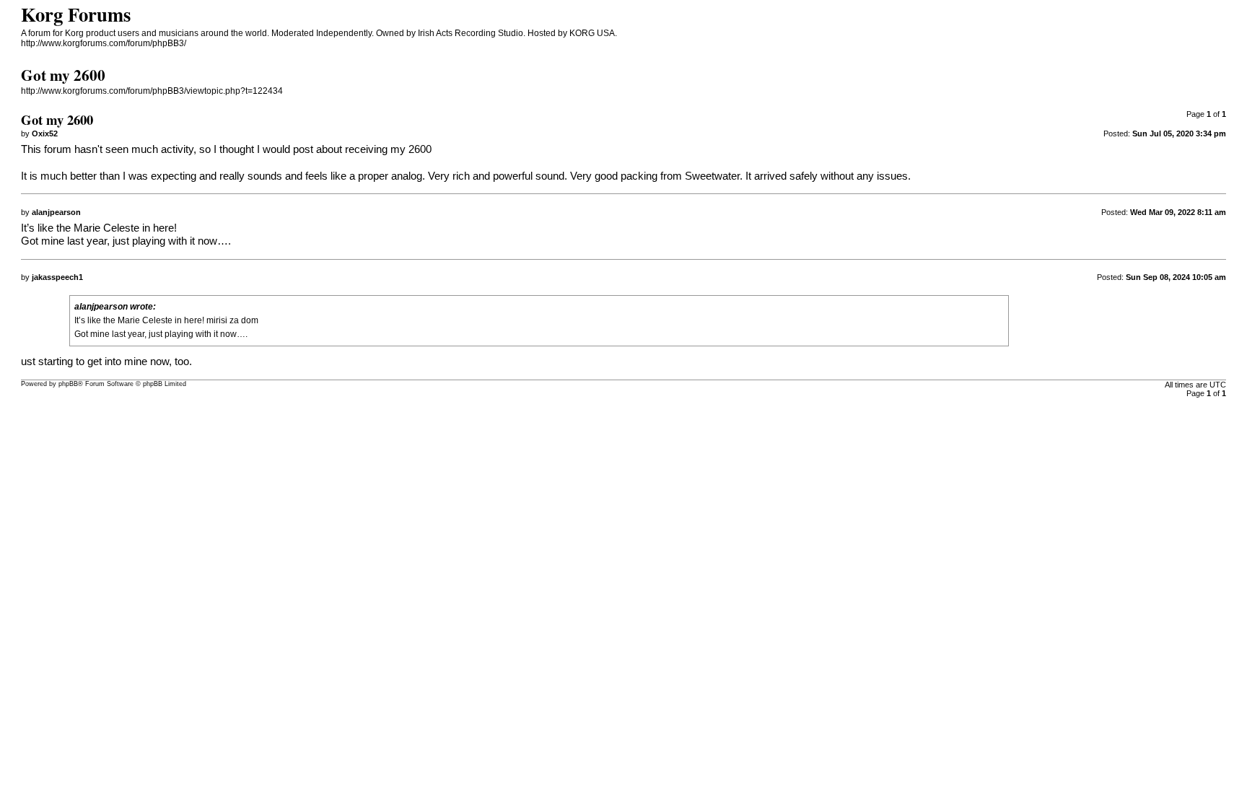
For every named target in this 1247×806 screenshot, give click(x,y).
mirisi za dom (232, 320)
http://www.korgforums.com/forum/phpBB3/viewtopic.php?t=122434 (152, 91)
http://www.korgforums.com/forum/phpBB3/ (103, 43)
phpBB (68, 383)
